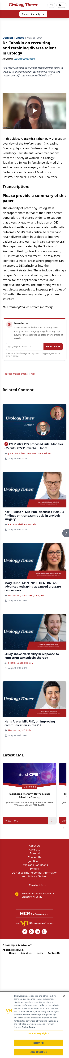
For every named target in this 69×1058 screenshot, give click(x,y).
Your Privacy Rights (38, 1033)
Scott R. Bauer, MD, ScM (21, 662)
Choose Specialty (31, 14)
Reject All (38, 1042)
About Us (34, 845)
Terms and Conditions (34, 865)
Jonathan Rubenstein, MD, (22, 453)
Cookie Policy (28, 1027)
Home (12, 952)
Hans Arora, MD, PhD (19, 730)
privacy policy (12, 356)
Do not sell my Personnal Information (34, 872)
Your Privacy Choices (34, 876)
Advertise (34, 849)
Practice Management (15, 373)
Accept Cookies (38, 1051)
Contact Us (34, 857)
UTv (33, 373)
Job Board (34, 861)
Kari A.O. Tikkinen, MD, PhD (22, 524)
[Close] (63, 996)
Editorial (35, 853)
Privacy (34, 869)
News (40, 952)
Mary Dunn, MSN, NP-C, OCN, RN (26, 595)
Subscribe (51, 346)
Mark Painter (44, 453)
